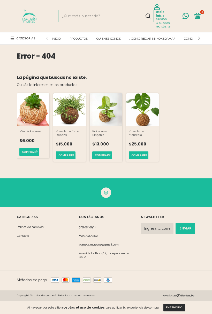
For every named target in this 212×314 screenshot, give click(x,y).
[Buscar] (147, 16)
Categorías (26, 38)
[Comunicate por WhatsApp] (185, 17)
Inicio (56, 38)
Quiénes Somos (108, 38)
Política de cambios (30, 227)
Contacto (23, 236)
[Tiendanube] (179, 296)
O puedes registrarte (163, 24)
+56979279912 (88, 236)
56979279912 (87, 227)
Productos (79, 38)
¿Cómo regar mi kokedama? (152, 38)
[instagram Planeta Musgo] (106, 192)
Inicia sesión (161, 17)
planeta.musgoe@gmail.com (99, 244)
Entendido (174, 307)
